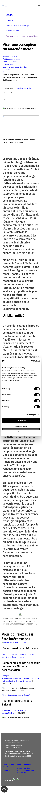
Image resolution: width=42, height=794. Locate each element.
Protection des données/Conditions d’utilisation (25, 770)
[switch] (37, 394)
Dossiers (9, 20)
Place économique (10, 62)
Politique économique (11, 59)
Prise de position (12, 31)
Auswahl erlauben (21, 426)
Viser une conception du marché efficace (22, 36)
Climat (14, 678)
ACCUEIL (9, 15)
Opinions (6, 72)
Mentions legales (24, 764)
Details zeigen (31, 414)
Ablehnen (21, 432)
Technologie (34, 678)
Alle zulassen (21, 420)
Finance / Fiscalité (10, 56)
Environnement (23, 678)
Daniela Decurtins (24, 88)
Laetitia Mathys (8, 713)
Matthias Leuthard (9, 681)
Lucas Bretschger (25, 681)
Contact (6, 770)
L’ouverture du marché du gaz (17, 25)
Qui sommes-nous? (8, 765)
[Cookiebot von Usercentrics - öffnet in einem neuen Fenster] (31, 361)
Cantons (22, 710)
